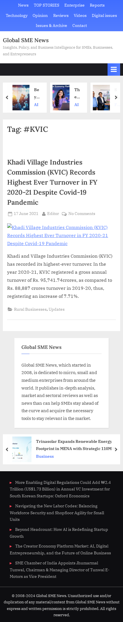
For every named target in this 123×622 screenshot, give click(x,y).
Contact (79, 25)
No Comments (81, 214)
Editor (53, 213)
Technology (16, 15)
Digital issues (104, 15)
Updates (57, 309)
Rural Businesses (30, 309)
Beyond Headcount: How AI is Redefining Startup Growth (37, 93)
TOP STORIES (46, 5)
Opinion (40, 15)
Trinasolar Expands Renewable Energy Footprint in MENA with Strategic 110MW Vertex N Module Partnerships (76, 445)
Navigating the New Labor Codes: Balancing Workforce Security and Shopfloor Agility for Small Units (57, 512)
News (23, 5)
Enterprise (74, 5)
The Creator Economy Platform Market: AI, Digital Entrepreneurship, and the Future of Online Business (77, 93)
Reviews (61, 15)
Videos (80, 15)
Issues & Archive (51, 25)
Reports (97, 5)
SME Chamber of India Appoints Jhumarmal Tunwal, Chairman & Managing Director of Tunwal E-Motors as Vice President (60, 569)
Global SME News (26, 40)
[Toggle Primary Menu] (114, 69)
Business (45, 456)
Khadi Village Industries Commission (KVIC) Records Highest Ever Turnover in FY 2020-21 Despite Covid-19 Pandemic (52, 182)
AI (36, 104)
